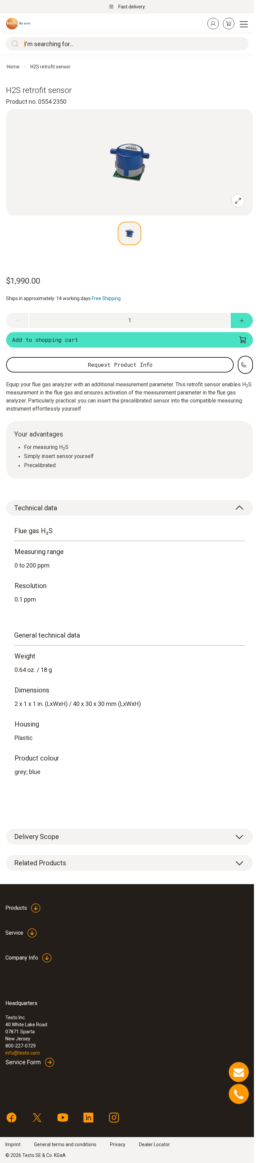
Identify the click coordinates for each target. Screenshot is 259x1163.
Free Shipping (106, 298)
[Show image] (129, 233)
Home (13, 66)
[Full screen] (238, 200)
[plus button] (242, 320)
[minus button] (17, 320)
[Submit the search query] (13, 44)
